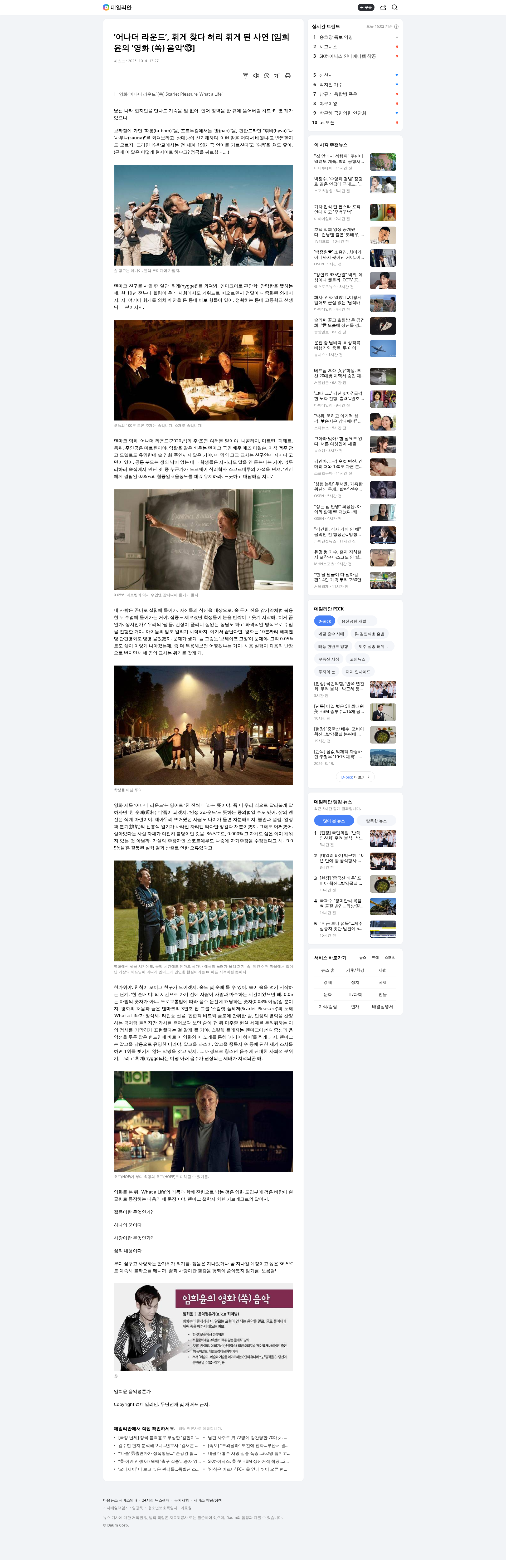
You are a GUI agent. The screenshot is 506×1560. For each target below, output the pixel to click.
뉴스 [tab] (362, 957)
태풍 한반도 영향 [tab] (333, 646)
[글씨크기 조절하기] (277, 75)
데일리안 (121, 7)
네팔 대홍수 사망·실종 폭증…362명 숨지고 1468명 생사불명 (249, 1453)
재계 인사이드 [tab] (358, 671)
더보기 (353, 777)
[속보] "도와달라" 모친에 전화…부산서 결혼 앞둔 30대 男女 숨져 (249, 1445)
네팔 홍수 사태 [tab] (331, 633)
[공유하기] (383, 7)
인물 (382, 994)
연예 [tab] (375, 957)
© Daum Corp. (116, 1525)
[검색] (396, 7)
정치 (355, 982)
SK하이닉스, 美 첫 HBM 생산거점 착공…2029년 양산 (249, 1461)
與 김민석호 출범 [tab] (370, 633)
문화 (328, 994)
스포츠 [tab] (390, 957)
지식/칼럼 (328, 1006)
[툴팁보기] (396, 27)
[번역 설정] (266, 75)
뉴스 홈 (328, 970)
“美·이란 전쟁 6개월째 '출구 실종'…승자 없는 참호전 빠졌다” (159, 1461)
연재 (355, 1006)
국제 (382, 982)
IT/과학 (355, 994)
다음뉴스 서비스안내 (120, 1500)
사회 (382, 970)
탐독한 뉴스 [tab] (376, 820)
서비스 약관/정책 (208, 1500)
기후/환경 (355, 970)
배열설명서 (382, 1006)
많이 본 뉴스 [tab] (334, 820)
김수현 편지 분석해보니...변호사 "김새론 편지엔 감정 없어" (159, 1445)
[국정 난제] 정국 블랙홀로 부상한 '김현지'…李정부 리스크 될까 (159, 1437)
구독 (368, 7)
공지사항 (181, 1500)
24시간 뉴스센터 (155, 1500)
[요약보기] (245, 75)
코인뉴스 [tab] (358, 659)
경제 (328, 982)
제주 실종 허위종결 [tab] (375, 646)
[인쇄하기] (288, 75)
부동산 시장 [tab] (328, 659)
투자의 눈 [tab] (326, 671)
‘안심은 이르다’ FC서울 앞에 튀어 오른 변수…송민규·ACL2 (249, 1469)
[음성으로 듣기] (256, 75)
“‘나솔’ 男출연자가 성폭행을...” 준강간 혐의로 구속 (159, 1453)
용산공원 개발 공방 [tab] (358, 621)
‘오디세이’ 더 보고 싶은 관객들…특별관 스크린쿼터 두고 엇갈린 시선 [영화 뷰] (159, 1469)
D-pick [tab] (324, 621)
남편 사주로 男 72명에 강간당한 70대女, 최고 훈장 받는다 (249, 1437)
